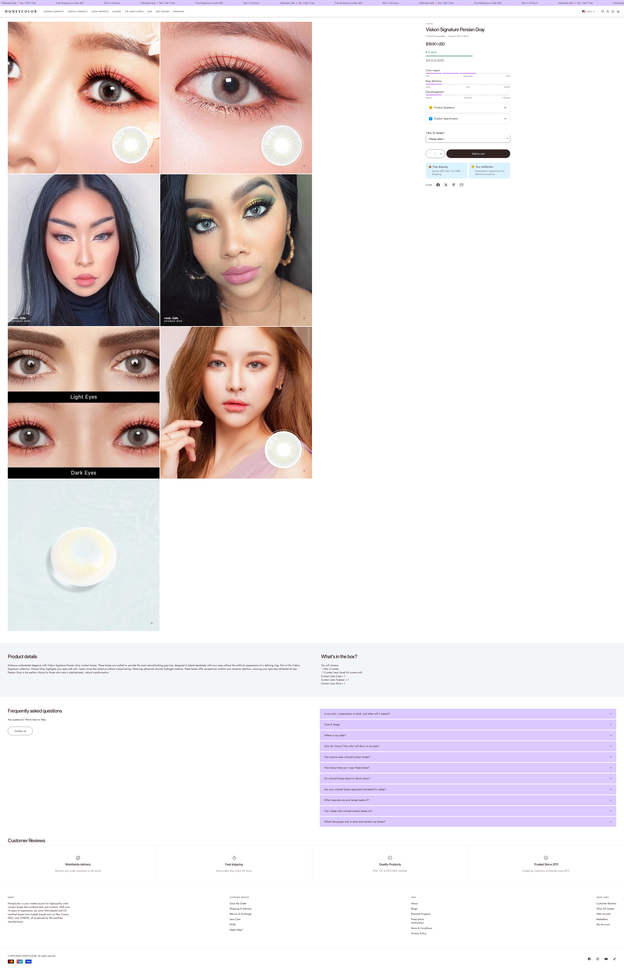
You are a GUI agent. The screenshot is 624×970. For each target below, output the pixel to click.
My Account (603, 924)
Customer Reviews (606, 903)
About (414, 903)
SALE (149, 11)
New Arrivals (604, 914)
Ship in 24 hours (435, 60)
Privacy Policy (418, 933)
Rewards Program (420, 914)
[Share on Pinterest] (454, 185)
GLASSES (116, 11)
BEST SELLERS (162, 11)
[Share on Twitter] (446, 185)
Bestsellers (602, 919)
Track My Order (238, 903)
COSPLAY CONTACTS (78, 11)
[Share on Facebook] (438, 185)
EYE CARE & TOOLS (134, 11)
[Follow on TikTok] (614, 959)
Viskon (429, 23)
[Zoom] (152, 166)
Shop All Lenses (605, 909)
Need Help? (236, 930)
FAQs (233, 924)
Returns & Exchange (240, 914)
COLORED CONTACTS (54, 11)
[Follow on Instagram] (597, 959)
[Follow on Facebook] (589, 959)
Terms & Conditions (421, 928)
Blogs (414, 909)
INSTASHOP (178, 11)
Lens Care (235, 919)
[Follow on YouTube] (606, 959)
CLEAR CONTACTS (100, 11)
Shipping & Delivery (241, 909)
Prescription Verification (417, 921)
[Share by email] (461, 185)
